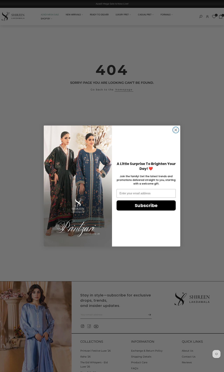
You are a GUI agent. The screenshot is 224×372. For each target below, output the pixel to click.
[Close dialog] (176, 130)
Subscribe (146, 205)
